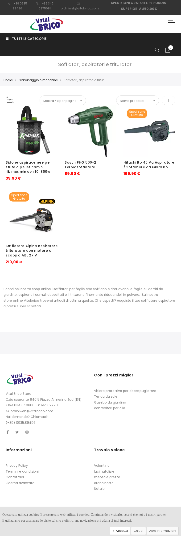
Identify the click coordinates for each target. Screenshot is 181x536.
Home (8, 80)
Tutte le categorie (29, 38)
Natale (99, 488)
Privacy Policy (17, 465)
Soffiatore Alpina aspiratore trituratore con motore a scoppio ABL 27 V (32, 250)
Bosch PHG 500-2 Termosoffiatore (80, 164)
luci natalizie (104, 471)
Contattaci (15, 477)
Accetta (121, 530)
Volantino (102, 465)
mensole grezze (107, 477)
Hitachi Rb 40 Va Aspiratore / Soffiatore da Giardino (148, 164)
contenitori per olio (109, 408)
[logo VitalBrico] (46, 24)
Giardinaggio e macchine (38, 80)
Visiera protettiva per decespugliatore (125, 390)
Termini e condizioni (22, 471)
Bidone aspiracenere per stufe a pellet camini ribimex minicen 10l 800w (28, 167)
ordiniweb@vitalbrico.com (32, 411)
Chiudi (138, 530)
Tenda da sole (105, 396)
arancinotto (104, 483)
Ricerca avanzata (20, 483)
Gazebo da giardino (110, 402)
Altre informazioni (162, 530)
